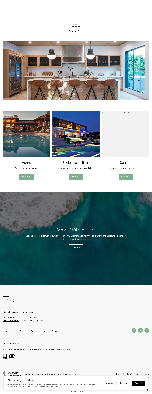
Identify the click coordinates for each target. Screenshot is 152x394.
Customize (124, 383)
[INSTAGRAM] (140, 330)
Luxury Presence (71, 374)
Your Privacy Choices (76, 391)
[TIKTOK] (146, 330)
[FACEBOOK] (134, 330)
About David (19, 331)
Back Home (26, 177)
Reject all (109, 383)
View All (76, 177)
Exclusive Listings (38, 331)
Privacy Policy (142, 374)
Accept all (138, 383)
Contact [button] (125, 177)
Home (5, 331)
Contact (55, 331)
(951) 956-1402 (9, 317)
